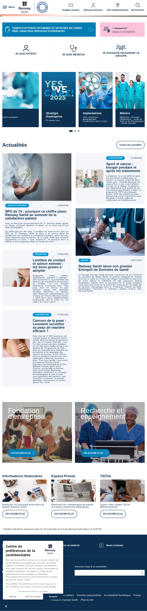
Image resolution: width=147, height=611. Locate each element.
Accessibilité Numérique (117, 595)
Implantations (47, 113)
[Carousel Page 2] (75, 131)
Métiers (83, 113)
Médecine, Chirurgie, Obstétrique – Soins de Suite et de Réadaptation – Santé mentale (92, 120)
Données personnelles (89, 595)
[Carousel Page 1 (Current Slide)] (71, 131)
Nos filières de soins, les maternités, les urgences (129, 118)
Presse (137, 595)
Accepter (53, 596)
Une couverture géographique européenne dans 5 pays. (51, 119)
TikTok (105, 476)
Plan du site (87, 600)
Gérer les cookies (33, 596)
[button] (6, 606)
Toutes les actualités (130, 145)
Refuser (13, 596)
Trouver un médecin (69, 545)
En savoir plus (15, 514)
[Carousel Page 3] (79, 131)
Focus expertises (129, 113)
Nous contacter (114, 545)
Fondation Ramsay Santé (64, 600)
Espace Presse (63, 476)
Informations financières (22, 476)
